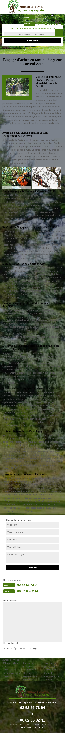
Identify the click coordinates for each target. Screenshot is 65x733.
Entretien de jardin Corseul (53, 671)
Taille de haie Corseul (29, 671)
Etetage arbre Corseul (30, 665)
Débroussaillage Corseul (10, 665)
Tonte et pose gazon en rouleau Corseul (11, 673)
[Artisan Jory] (25, 7)
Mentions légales (32, 728)
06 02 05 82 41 (50, 23)
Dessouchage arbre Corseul (30, 678)
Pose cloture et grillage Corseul (52, 665)
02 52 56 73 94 (50, 17)
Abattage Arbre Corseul (51, 678)
